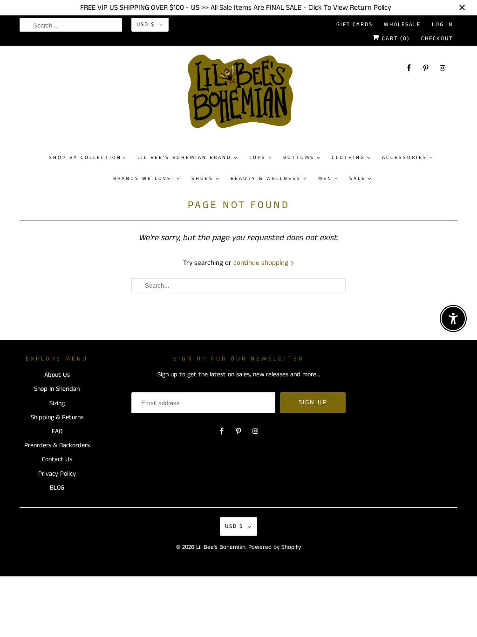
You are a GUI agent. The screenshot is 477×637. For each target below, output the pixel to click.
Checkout (437, 38)
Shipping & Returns (57, 417)
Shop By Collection (85, 157)
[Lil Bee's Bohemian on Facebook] (409, 67)
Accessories (404, 157)
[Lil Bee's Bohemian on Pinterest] (426, 67)
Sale (357, 178)
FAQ (57, 431)
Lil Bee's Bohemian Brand (184, 157)
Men (325, 178)
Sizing (57, 403)
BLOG (57, 487)
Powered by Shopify (274, 547)
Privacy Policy (57, 473)
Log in (442, 24)
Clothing (348, 157)
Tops (257, 157)
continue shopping (261, 263)
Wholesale (402, 24)
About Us (57, 375)
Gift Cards (354, 24)
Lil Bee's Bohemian (220, 547)
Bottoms (298, 157)
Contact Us (57, 459)
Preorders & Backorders (57, 445)
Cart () (395, 38)
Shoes (202, 178)
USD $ (145, 24)
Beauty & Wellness (266, 178)
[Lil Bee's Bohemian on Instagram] (442, 67)
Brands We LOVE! (143, 178)
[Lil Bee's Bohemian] (243, 95)
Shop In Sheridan (57, 389)
